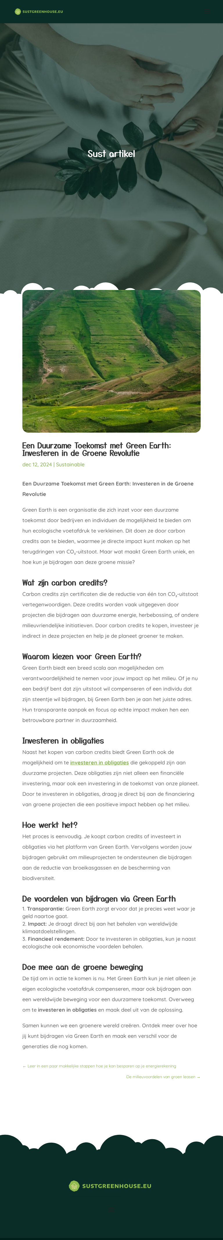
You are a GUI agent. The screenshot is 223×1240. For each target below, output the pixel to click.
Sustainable (70, 464)
